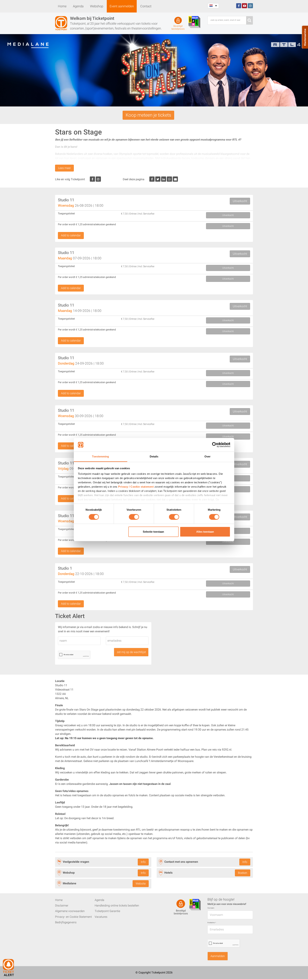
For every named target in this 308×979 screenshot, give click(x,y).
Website (141, 883)
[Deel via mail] (175, 179)
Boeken (242, 872)
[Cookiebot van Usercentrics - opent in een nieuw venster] (214, 444)
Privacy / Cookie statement (136, 486)
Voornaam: (210, 908)
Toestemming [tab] (100, 456)
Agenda (78, 6)
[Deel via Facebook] (152, 179)
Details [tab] (154, 456)
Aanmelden (218, 956)
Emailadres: (211, 922)
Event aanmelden (122, 6)
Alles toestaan (205, 531)
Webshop (96, 6)
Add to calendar (71, 235)
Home (62, 6)
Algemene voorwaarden (70, 911)
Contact (146, 6)
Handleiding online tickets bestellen (117, 905)
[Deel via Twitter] (157, 179)
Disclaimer (61, 905)
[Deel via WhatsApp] (169, 179)
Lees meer (64, 168)
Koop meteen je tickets (148, 115)
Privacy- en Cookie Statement (73, 916)
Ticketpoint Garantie (107, 911)
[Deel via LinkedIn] (163, 179)
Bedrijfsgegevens (65, 922)
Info (143, 862)
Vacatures (101, 916)
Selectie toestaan (153, 531)
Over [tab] (207, 456)
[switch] (134, 518)
